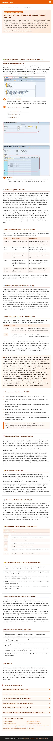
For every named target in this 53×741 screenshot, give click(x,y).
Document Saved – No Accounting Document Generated (14, 728)
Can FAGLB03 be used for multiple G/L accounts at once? (26, 707)
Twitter (36, 738)
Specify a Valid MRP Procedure (9, 723)
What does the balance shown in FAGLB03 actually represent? (26, 703)
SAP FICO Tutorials (10, 7)
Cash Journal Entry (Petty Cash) (33, 721)
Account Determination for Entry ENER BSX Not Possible (14, 725)
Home (3, 7)
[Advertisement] (26, 45)
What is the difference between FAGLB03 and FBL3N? (26, 694)
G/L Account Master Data (8, 721)
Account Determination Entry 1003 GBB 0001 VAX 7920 (38, 725)
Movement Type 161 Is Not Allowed (34, 723)
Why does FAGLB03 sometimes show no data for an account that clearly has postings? (26, 712)
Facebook (32, 738)
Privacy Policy (26, 738)
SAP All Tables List (30, 728)
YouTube (46, 738)
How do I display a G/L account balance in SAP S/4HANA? (26, 698)
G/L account (25, 73)
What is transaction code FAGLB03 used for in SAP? (26, 689)
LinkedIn (41, 738)
